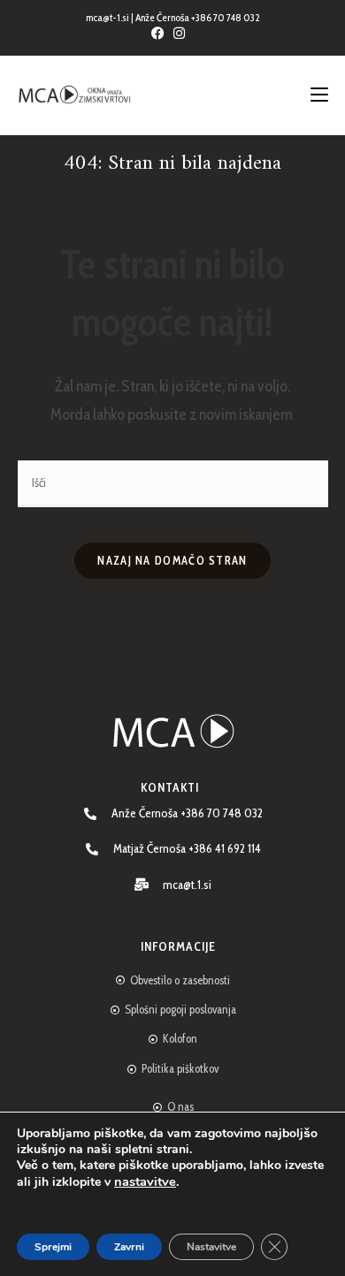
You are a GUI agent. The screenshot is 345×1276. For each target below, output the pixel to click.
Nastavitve (211, 1247)
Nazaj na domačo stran (172, 560)
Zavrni (129, 1247)
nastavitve (145, 1181)
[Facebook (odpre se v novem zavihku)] (162, 34)
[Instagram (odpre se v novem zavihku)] (183, 34)
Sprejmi (53, 1247)
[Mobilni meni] (319, 95)
